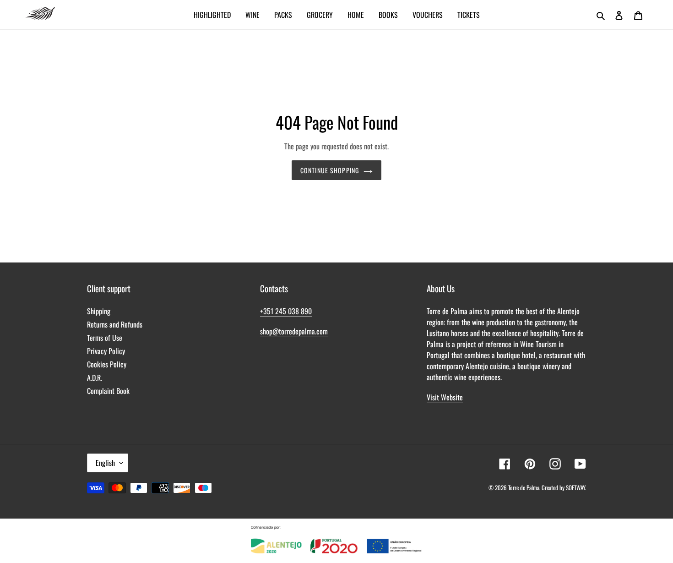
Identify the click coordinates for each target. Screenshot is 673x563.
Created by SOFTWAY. (564, 487)
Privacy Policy (106, 350)
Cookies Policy (106, 364)
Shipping (98, 311)
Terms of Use (104, 337)
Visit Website (445, 397)
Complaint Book (108, 390)
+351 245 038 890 (286, 311)
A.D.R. (94, 377)
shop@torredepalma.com (294, 331)
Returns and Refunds (114, 324)
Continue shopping (329, 170)
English (105, 462)
